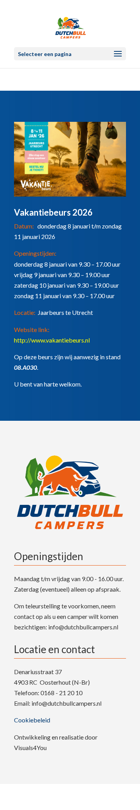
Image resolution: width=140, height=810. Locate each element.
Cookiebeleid (32, 720)
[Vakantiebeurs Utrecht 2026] (70, 196)
